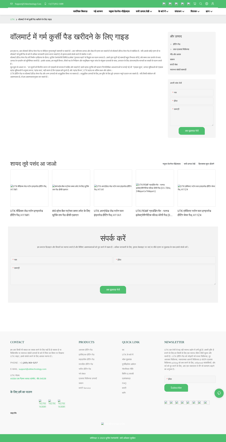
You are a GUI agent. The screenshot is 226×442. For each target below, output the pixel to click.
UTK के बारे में (127, 354)
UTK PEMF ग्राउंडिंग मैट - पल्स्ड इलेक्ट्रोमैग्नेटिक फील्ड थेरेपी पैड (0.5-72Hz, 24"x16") (154, 213)
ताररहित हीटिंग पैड (86, 364)
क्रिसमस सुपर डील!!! (206, 164)
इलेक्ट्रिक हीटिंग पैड (86, 354)
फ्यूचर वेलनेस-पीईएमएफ (172, 164)
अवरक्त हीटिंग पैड (86, 350)
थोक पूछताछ (127, 359)
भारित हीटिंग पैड (85, 369)
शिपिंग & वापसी (128, 373)
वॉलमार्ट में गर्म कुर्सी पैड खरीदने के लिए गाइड (35, 19)
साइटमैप (13, 413)
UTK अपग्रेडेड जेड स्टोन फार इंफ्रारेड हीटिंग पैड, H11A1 (109, 213)
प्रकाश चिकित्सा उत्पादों (88, 378)
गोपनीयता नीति (127, 369)
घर (123, 350)
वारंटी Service (85, 388)
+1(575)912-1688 (55, 4)
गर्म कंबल (82, 373)
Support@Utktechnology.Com (28, 4)
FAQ (124, 383)
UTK (12, 19)
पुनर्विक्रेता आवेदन (129, 364)
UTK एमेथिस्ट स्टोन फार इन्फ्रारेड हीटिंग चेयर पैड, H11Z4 (194, 213)
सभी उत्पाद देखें (189, 164)
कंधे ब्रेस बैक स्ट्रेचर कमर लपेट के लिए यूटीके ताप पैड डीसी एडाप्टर (71, 213)
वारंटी (124, 388)
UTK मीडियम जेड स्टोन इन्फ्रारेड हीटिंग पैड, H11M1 (26, 213)
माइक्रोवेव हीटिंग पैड (86, 359)
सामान (81, 383)
